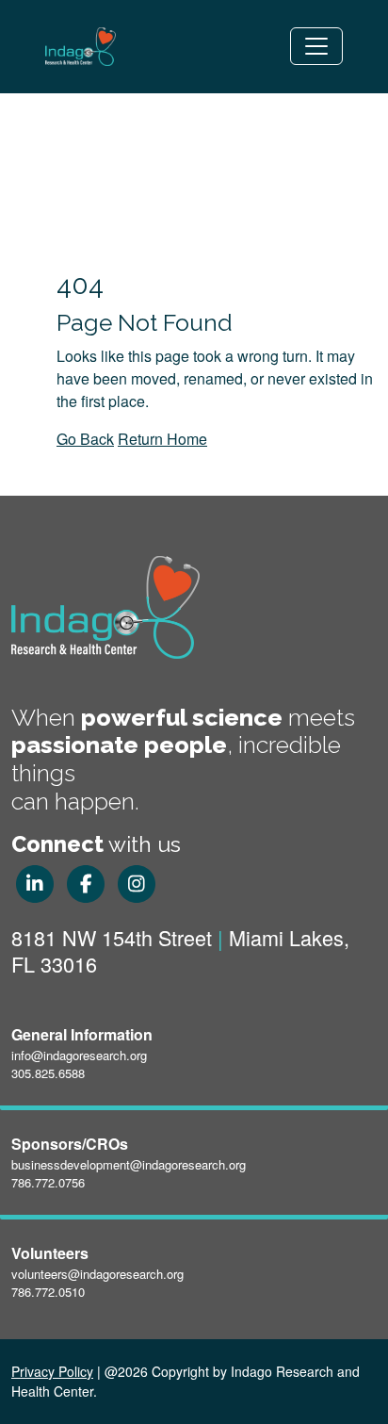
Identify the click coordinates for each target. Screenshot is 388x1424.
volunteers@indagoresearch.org (97, 1274)
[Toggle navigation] (316, 46)
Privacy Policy (52, 1371)
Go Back (85, 439)
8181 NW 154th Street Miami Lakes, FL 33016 (180, 950)
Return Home (162, 439)
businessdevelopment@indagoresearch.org (128, 1164)
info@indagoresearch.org (79, 1055)
